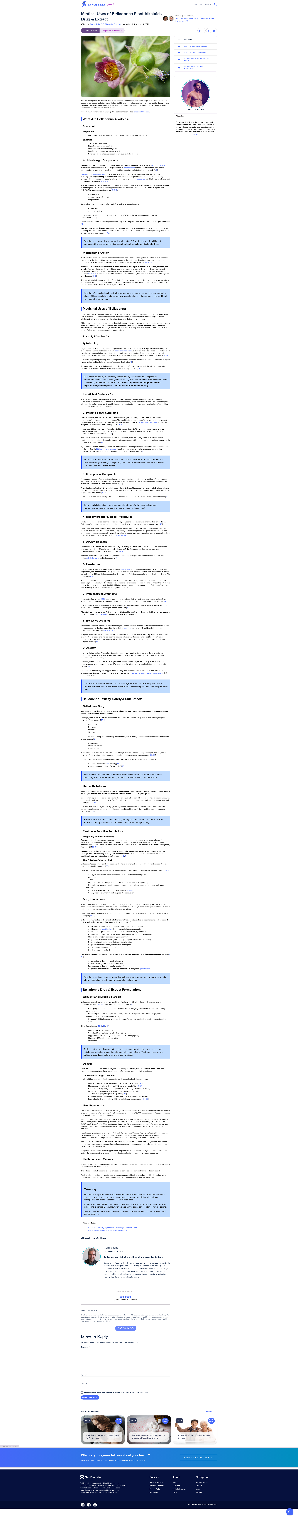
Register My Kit (202, 1482)
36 (117, 558)
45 (104, 657)
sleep (156, 422)
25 (143, 451)
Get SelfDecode (196, 4)
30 (113, 535)
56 (166, 870)
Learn (198, 1489)
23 (111, 433)
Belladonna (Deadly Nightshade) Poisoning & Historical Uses (112, 1228)
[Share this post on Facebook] (208, 30)
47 (102, 720)
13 (146, 262)
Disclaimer (153, 1492)
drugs (110, 4)
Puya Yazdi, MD (181, 21)
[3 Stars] (126, 1297)
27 (105, 492)
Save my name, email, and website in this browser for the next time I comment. (116, 1392)
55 (107, 866)
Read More (196, 134)
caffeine (100, 1004)
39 (128, 608)
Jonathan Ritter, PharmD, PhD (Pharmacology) (194, 18)
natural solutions (101, 614)
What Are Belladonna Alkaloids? (196, 46)
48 (118, 764)
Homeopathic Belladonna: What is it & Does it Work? (109, 1230)
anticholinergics (158, 165)
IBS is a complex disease (106, 449)
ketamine (127, 628)
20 (138, 368)
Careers (199, 1486)
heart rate (92, 274)
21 (119, 425)
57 (90, 916)
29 (161, 524)
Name (84, 1375)
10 (95, 217)
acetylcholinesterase (123, 351)
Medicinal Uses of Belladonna (195, 52)
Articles (208, 4)
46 (89, 666)
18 (167, 355)
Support (176, 1482)
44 (97, 641)
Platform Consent (156, 1486)
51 (96, 847)
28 (167, 497)
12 (108, 233)
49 (123, 766)
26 (121, 484)
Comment (85, 1347)
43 (113, 630)
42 (110, 630)
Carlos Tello (111, 1247)
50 (93, 847)
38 (165, 601)
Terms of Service (156, 1482)
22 (108, 433)
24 (102, 442)
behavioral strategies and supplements (147, 673)
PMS (103, 599)
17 (164, 355)
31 (116, 535)
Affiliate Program (179, 1489)
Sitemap (199, 1492)
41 (107, 630)
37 (93, 576)
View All (209, 1412)
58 (93, 916)
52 (98, 847)
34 (125, 535)
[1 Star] (121, 1297)
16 (95, 276)
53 (101, 847)
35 (120, 551)
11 (82, 224)
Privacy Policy (155, 1489)
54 (126, 856)
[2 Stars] (123, 1297)
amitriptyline (107, 929)
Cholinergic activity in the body (93, 174)
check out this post (141, 112)
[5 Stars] (130, 1297)
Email (84, 1384)
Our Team (176, 1486)
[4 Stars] (128, 1297)
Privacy (175, 1492)
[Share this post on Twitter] (214, 30)
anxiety (141, 422)
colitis (129, 890)
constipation (104, 420)
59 (82, 957)
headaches (140, 179)
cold (107, 764)
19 (131, 362)
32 (119, 535)
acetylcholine (129, 168)
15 (151, 262)
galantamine (145, 969)
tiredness (149, 422)
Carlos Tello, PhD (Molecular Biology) (105, 24)
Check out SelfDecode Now (198, 1458)
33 (122, 535)
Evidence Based (104, 31)
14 (148, 262)
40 (104, 630)
